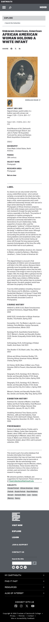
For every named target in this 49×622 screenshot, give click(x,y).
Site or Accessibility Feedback (22, 618)
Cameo (34, 495)
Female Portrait (13, 488)
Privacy (13, 616)
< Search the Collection (12, 23)
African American (26, 488)
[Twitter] (26, 606)
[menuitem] (24, 575)
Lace (29, 495)
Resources (11, 587)
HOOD (43, 7)
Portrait (10, 492)
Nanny (17, 498)
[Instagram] (21, 606)
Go (34, 563)
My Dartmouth (13, 575)
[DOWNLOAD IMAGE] (24, 77)
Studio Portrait (20, 492)
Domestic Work (20, 495)
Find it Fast (11, 581)
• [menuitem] (42, 613)
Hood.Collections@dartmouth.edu (21, 481)
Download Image (31, 100)
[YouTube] (32, 606)
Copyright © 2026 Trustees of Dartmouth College (22, 613)
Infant (36, 488)
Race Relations (32, 492)
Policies (22, 616)
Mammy (11, 498)
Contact (31, 616)
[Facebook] (16, 606)
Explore (8, 18)
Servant (10, 495)
